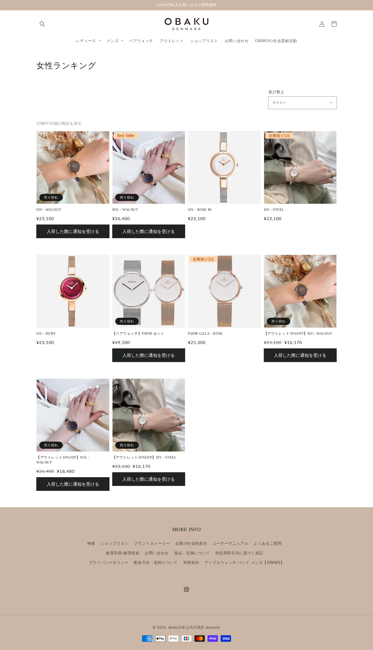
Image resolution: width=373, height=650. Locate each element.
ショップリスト (115, 543)
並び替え (276, 92)
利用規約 (191, 562)
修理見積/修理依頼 (122, 552)
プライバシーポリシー (109, 562)
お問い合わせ (157, 552)
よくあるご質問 (268, 543)
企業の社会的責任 (191, 543)
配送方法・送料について (156, 562)
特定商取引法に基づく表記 (239, 552)
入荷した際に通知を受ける (73, 231)
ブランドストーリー (152, 543)
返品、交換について (192, 552)
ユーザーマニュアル (230, 543)
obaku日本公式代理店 (186, 627)
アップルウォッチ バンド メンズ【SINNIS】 (244, 562)
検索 (91, 543)
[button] (42, 24)
